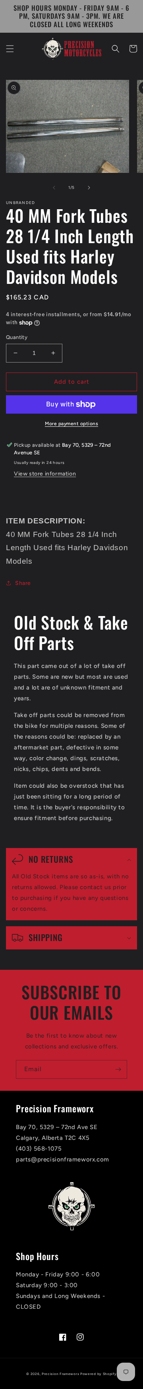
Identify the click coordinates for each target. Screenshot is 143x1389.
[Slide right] (89, 187)
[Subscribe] (118, 1069)
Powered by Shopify (98, 1374)
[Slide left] (54, 187)
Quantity (16, 337)
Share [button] (23, 583)
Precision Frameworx (60, 1374)
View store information (45, 473)
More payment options (71, 423)
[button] (10, 48)
